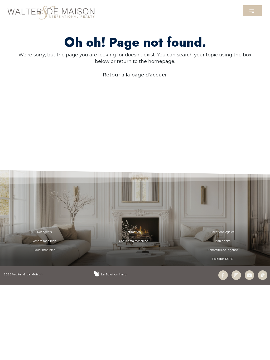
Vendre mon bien (44, 241)
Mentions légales (222, 232)
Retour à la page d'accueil (135, 75)
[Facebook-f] (223, 275)
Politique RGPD (222, 259)
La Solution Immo (114, 274)
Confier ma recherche (133, 241)
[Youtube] (249, 275)
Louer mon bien (44, 250)
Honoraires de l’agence (223, 250)
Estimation (133, 232)
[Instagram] (236, 275)
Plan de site (222, 241)
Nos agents (44, 232)
